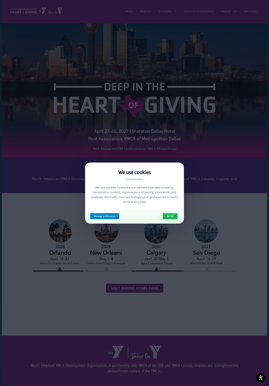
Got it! (170, 216)
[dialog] (134, 192)
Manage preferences (104, 216)
